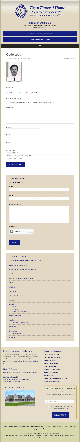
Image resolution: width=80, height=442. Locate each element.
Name (9, 127)
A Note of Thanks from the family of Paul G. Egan (25, 260)
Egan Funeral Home (39, 433)
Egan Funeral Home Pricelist (18, 265)
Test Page (12, 291)
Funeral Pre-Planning (34, 435)
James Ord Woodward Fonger (55, 378)
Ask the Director (15, 204)
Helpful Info (13, 331)
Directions (15, 309)
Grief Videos (13, 274)
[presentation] (21, 231)
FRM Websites (41, 438)
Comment (10, 107)
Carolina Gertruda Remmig (54, 357)
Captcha (12, 226)
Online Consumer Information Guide (21, 278)
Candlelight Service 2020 (11, 377)
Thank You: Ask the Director (18, 296)
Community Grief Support (11, 381)
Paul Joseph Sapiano (51, 354)
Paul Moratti (48, 375)
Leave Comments (69, 58)
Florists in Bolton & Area (20, 311)
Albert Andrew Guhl (51, 372)
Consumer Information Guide (40, 39)
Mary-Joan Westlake (52, 381)
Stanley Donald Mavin (52, 369)
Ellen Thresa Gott (50, 366)
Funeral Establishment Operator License (40, 34)
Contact (12, 338)
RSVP (11, 282)
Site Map (12, 287)
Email (8, 135)
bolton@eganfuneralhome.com (42, 30)
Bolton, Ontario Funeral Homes (59, 435)
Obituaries (12, 300)
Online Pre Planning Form (20, 322)
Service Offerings (15, 316)
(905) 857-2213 (43, 27)
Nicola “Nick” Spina (51, 363)
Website (9, 142)
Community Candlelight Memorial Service (16, 379)
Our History (16, 307)
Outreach (12, 327)
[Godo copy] (14, 82)
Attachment (10, 150)
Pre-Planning (13, 320)
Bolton (11, 304)
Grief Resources (17, 333)
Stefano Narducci (50, 360)
